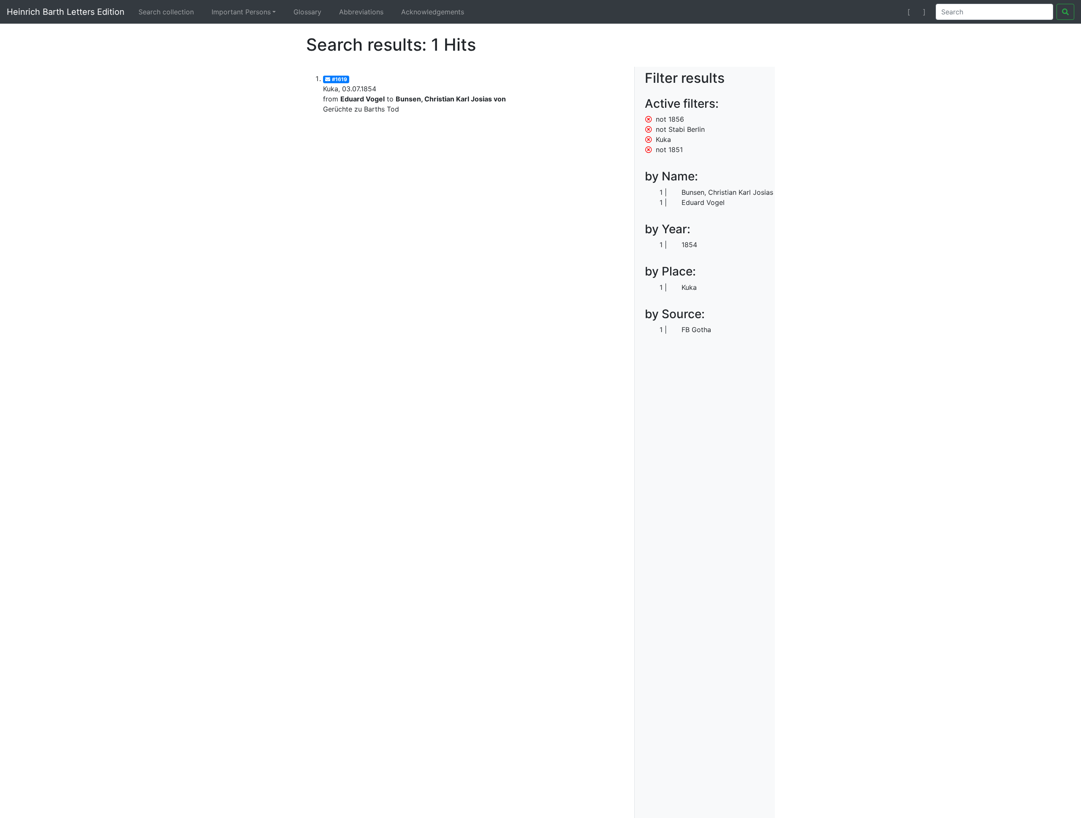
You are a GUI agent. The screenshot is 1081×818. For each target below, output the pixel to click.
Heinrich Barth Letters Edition (66, 12)
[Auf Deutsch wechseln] (894, 11)
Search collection (166, 12)
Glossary (307, 12)
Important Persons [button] (241, 12)
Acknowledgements (432, 12)
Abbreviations (361, 12)
